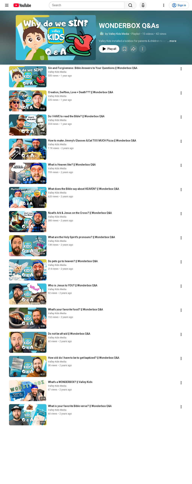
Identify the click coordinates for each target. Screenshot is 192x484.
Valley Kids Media (57, 72)
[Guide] (6, 5)
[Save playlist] (124, 49)
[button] (56, 37)
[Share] (133, 49)
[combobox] (88, 5)
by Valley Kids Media (117, 33)
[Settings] (163, 5)
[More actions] (142, 49)
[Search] (130, 5)
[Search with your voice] (143, 5)
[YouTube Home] (22, 5)
